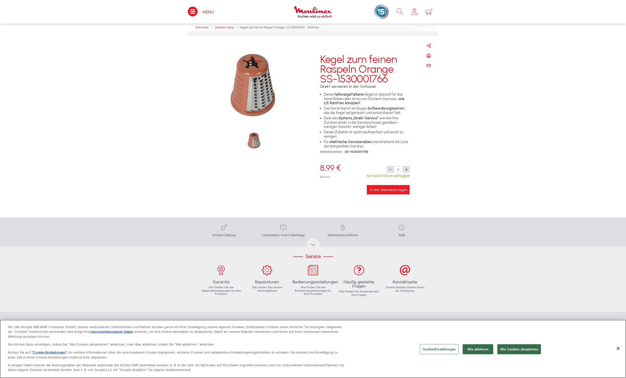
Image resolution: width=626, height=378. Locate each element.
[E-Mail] (429, 66)
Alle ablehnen (478, 349)
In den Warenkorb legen (388, 190)
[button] (414, 11)
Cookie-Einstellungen (439, 349)
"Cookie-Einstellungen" (49, 352)
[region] (313, 349)
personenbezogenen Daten (112, 332)
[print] (429, 56)
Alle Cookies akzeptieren (519, 349)
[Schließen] (618, 348)
